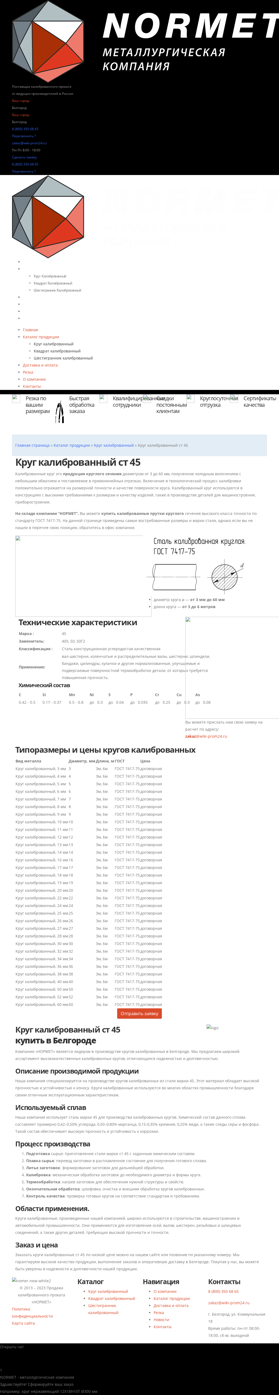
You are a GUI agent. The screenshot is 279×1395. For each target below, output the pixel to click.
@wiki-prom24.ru (206, 736)
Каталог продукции (44, 269)
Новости (161, 1319)
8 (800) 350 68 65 (25, 129)
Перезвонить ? (24, 136)
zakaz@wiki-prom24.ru (29, 143)
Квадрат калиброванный (53, 283)
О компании (34, 379)
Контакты (35, 318)
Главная (30, 329)
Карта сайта (23, 1323)
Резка (28, 372)
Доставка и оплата (44, 297)
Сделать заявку (24, 157)
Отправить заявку (139, 1013)
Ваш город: (21, 100)
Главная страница (32, 445)
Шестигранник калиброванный (63, 358)
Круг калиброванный (50, 276)
